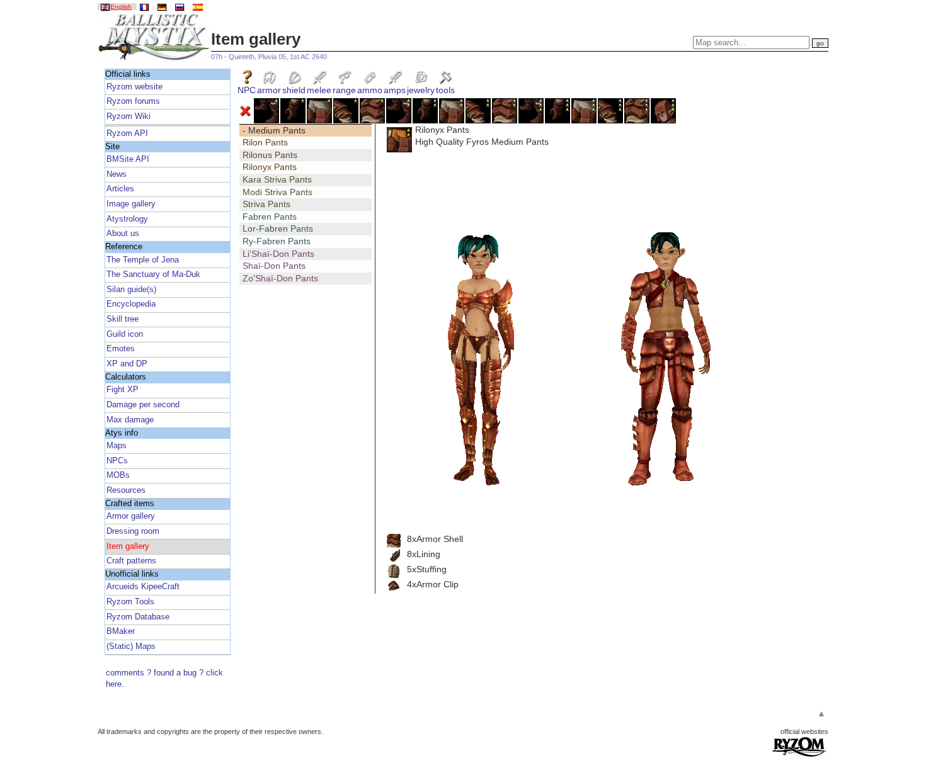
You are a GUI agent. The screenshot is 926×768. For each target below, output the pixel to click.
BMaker (120, 631)
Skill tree (122, 319)
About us (122, 233)
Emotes (120, 348)
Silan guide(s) (131, 289)
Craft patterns (131, 560)
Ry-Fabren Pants (277, 241)
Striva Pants (266, 204)
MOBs (118, 475)
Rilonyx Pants (270, 167)
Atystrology (127, 219)
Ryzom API (127, 133)
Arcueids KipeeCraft (143, 586)
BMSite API (127, 159)
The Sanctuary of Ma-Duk (153, 274)
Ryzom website (134, 86)
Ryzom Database (137, 617)
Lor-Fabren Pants (278, 228)
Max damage (130, 419)
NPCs (117, 460)
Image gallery (131, 204)
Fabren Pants (270, 217)
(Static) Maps (131, 646)
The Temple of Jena (142, 260)
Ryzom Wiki (128, 116)
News (116, 174)
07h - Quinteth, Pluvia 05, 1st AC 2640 (269, 56)
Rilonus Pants (270, 155)
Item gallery (127, 546)
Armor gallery (130, 516)
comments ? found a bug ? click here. (164, 679)
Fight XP (122, 389)
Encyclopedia (131, 304)
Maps (116, 445)
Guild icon (124, 334)
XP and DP (126, 363)
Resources (126, 490)
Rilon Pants (265, 142)
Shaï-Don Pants (274, 266)
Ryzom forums (133, 101)
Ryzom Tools (130, 601)
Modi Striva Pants (277, 192)
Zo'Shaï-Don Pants (280, 278)
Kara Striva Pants (277, 179)
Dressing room (132, 531)
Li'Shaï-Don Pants (278, 254)
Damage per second (143, 404)
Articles (120, 188)
